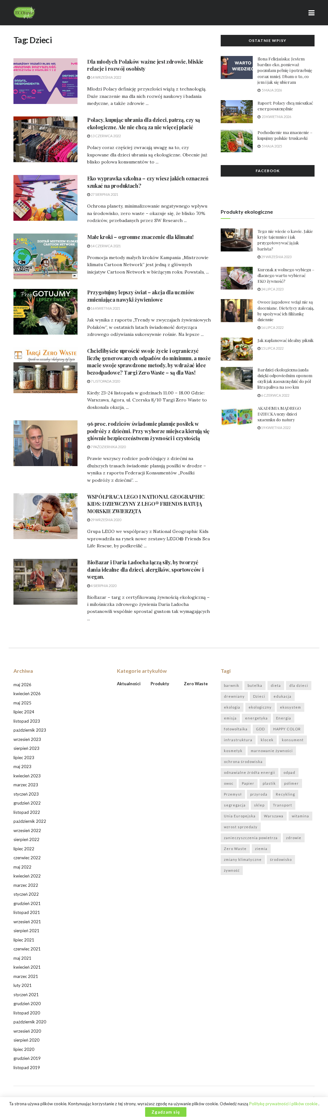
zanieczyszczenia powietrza (251, 838)
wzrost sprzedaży (241, 827)
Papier (248, 783)
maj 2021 (22, 958)
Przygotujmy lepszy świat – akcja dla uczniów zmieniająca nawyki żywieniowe (140, 296)
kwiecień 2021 (27, 967)
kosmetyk (233, 751)
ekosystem (290, 707)
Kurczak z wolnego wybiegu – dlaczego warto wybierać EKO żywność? (286, 275)
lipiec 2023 (23, 757)
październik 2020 (29, 1021)
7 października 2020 (108, 447)
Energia (283, 718)
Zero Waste (235, 848)
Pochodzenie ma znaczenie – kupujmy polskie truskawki (285, 135)
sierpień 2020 (26, 1040)
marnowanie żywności (272, 751)
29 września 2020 (105, 520)
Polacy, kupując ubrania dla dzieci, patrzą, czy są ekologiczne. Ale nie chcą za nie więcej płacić (143, 123)
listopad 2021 (26, 912)
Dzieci (259, 696)
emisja (230, 718)
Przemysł (233, 794)
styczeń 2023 (26, 794)
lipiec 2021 (23, 939)
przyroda (258, 794)
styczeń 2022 (26, 894)
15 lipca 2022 (271, 348)
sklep (259, 805)
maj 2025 (22, 702)
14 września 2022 (105, 77)
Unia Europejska (240, 816)
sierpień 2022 (26, 839)
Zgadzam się (166, 1112)
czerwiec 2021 (27, 948)
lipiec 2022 (23, 848)
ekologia (232, 707)
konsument (293, 740)
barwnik (231, 685)
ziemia (261, 848)
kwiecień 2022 (27, 875)
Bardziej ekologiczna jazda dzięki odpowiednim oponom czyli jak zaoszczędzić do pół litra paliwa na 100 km (285, 378)
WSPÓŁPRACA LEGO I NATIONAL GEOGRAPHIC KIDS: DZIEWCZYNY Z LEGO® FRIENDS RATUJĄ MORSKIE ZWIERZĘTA (145, 503)
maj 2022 (22, 867)
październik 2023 (29, 730)
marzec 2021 (25, 976)
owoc (229, 783)
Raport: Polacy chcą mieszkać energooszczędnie (285, 105)
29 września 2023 (275, 257)
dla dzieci (298, 685)
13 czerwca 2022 (105, 136)
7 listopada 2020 (105, 381)
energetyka (256, 718)
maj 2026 (22, 684)
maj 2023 (22, 766)
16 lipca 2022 (271, 327)
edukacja (282, 696)
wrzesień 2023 (27, 739)
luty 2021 (22, 985)
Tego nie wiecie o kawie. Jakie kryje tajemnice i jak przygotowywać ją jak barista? (285, 239)
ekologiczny (260, 707)
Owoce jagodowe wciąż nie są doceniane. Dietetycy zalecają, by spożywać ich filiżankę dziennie (286, 310)
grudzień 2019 (27, 1058)
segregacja (235, 805)
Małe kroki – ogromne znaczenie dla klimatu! (140, 237)
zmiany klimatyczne (243, 859)
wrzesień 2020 (27, 1031)
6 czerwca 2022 (274, 395)
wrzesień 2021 (27, 921)
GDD (260, 729)
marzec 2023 (25, 784)
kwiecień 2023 (27, 775)
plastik (269, 783)
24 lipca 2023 (271, 289)
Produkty (160, 683)
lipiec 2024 (23, 711)
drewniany (234, 696)
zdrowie (293, 838)
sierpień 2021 (26, 930)
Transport (282, 805)
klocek (267, 740)
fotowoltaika (236, 729)
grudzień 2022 (27, 803)
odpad (289, 772)
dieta (276, 685)
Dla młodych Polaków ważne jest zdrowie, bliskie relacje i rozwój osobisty (145, 65)
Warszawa (273, 816)
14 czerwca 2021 (105, 246)
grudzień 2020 (27, 1003)
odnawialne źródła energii (249, 772)
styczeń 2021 (26, 994)
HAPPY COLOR (287, 729)
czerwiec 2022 (27, 857)
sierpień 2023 (26, 748)
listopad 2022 (26, 812)
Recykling (285, 794)
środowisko (281, 859)
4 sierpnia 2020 (103, 586)
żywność (232, 870)
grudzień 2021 (27, 903)
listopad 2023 (26, 721)
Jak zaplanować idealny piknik (286, 340)
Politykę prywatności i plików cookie (283, 1103)
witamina (300, 816)
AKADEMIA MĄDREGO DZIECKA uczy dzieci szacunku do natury (279, 413)
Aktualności (129, 683)
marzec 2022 (25, 885)
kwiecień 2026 (27, 693)
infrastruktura (238, 740)
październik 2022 (29, 821)
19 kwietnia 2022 (275, 427)
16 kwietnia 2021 (105, 308)
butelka (255, 685)
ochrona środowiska (243, 761)
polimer (291, 783)
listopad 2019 (26, 1067)
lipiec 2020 (23, 1049)
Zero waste (196, 683)
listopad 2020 (26, 1012)
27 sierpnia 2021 (104, 194)
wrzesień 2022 (27, 830)
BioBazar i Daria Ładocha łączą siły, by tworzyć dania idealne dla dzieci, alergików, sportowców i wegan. (145, 569)
